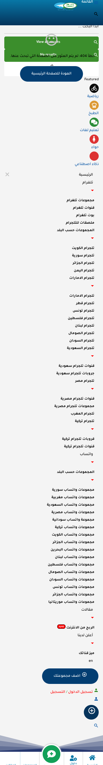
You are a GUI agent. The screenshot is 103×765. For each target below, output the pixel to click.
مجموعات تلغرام (80, 201)
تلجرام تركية (84, 421)
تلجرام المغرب (82, 414)
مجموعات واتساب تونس (73, 587)
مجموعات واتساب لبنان (74, 557)
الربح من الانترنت (76, 627)
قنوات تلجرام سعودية (76, 366)
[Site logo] (65, 6)
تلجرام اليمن (84, 271)
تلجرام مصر (84, 381)
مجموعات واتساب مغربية (73, 498)
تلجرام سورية (83, 256)
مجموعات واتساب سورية (73, 490)
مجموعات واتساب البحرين (72, 550)
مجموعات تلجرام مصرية (74, 407)
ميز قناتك (86, 653)
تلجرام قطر (85, 304)
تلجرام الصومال (81, 333)
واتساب (86, 455)
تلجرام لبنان (84, 326)
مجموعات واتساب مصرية (73, 513)
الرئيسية (86, 175)
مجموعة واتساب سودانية (73, 520)
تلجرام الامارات (81, 278)
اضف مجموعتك (67, 676)
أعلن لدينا (85, 636)
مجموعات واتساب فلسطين (71, 565)
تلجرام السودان (81, 341)
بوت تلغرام (85, 216)
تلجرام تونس (83, 311)
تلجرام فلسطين (81, 319)
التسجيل (57, 692)
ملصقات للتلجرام (80, 223)
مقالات (87, 610)
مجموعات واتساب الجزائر (73, 542)
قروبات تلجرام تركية (78, 439)
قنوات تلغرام (83, 208)
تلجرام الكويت (83, 248)
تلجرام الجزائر (83, 263)
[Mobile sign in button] (96, 701)
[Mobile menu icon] (90, 4)
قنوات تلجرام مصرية (77, 399)
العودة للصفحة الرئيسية (51, 74)
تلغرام (87, 183)
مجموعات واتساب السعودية (70, 505)
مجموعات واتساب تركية (74, 528)
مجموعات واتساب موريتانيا (71, 602)
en (91, 661)
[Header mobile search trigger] (96, 728)
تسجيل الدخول (80, 692)
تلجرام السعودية (80, 348)
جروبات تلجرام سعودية (75, 374)
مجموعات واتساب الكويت (73, 535)
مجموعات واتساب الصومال (71, 572)
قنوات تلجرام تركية (79, 447)
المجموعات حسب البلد (75, 231)
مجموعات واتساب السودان (71, 580)
